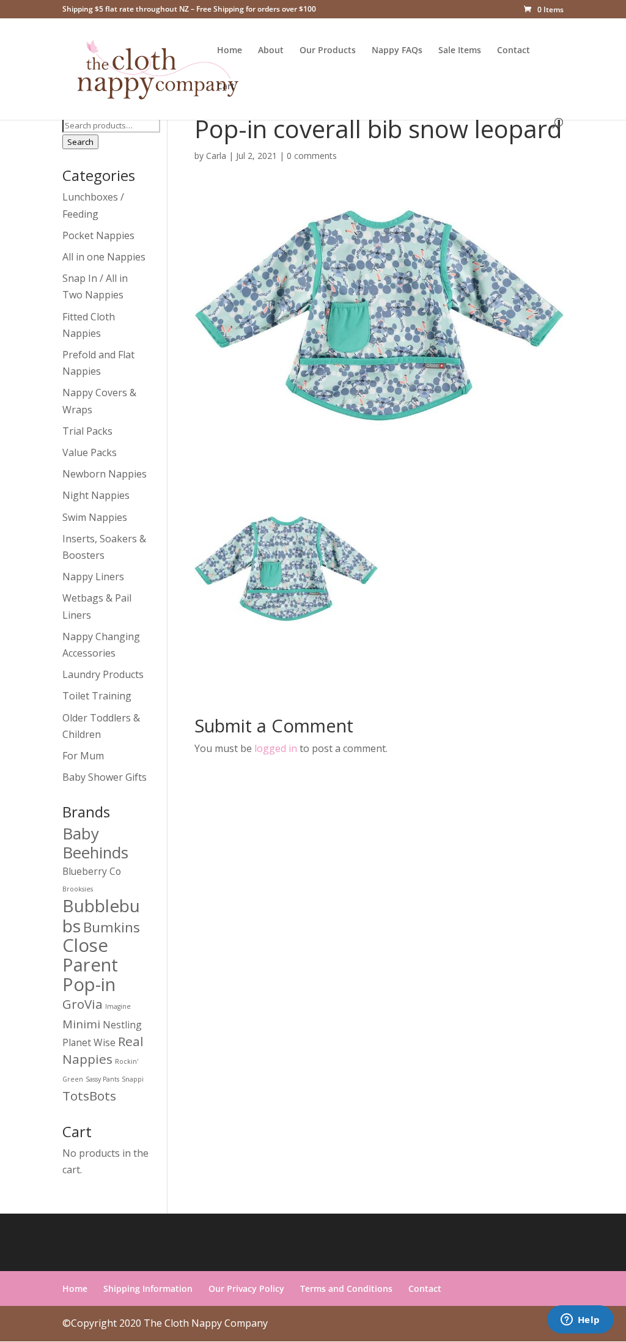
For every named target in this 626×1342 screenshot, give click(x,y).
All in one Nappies (103, 257)
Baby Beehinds (95, 842)
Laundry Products (103, 674)
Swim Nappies (94, 517)
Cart (226, 87)
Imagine (118, 1006)
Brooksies (77, 889)
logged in (275, 748)
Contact (513, 51)
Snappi (133, 1079)
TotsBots (89, 1095)
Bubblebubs (101, 915)
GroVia (82, 1003)
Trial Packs (87, 431)
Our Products (328, 51)
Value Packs (89, 452)
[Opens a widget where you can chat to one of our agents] (580, 1320)
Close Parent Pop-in (90, 965)
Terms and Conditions (346, 1288)
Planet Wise (89, 1042)
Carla (216, 155)
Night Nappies (96, 495)
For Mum (83, 755)
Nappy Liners (93, 576)
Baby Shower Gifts (104, 777)
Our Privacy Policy (246, 1288)
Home (229, 51)
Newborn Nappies (104, 474)
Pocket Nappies (98, 235)
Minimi (81, 1023)
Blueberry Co (91, 871)
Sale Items (459, 51)
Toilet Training (96, 695)
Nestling (122, 1024)
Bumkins (111, 927)
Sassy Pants (102, 1079)
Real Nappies (103, 1050)
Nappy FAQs (397, 51)
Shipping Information (148, 1288)
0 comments (312, 155)
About (271, 51)
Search (80, 141)
